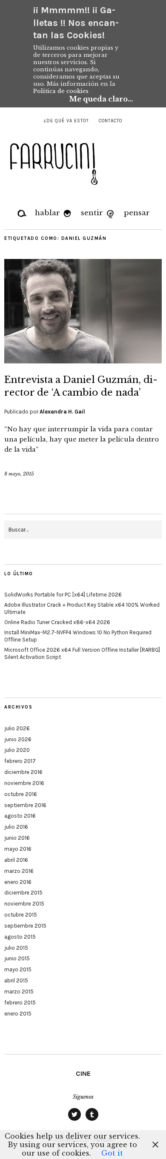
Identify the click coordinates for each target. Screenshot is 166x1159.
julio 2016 (16, 827)
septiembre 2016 (25, 805)
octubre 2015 (20, 914)
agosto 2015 (20, 937)
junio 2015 (17, 958)
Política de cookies (61, 91)
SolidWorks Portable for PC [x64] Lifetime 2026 (63, 594)
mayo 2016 (17, 849)
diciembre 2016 (23, 772)
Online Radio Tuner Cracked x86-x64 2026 (57, 622)
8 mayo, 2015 (19, 474)
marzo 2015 (19, 991)
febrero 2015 (20, 1002)
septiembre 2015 (25, 926)
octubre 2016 (20, 794)
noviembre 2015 (24, 903)
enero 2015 (17, 1013)
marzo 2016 (19, 871)
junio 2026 (17, 739)
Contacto (110, 121)
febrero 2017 (20, 761)
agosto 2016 (20, 816)
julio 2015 (16, 948)
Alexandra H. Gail (62, 411)
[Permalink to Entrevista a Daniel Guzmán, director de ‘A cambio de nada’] (83, 361)
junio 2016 (17, 838)
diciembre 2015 (23, 892)
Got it (112, 1153)
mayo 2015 (17, 969)
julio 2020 (17, 750)
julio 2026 (17, 728)
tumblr (92, 1120)
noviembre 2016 (24, 783)
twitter (74, 1120)
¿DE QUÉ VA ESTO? (66, 121)
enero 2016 (17, 882)
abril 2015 (16, 980)
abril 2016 (16, 860)
